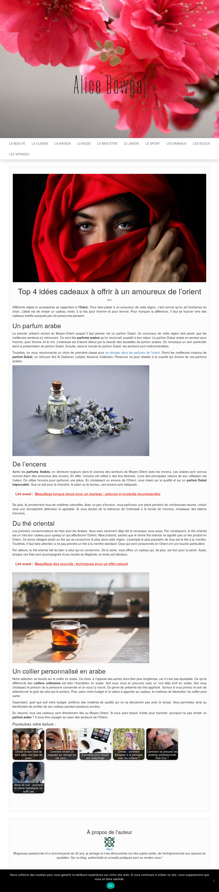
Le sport (152, 143)
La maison (63, 143)
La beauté (17, 143)
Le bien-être (107, 143)
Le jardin (131, 143)
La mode (84, 143)
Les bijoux (201, 143)
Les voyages (19, 154)
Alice (109, 849)
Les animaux (176, 143)
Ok (110, 885)
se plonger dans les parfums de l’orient (132, 352)
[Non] (214, 881)
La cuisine (40, 143)
